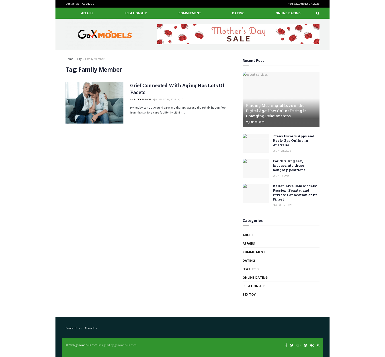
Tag (79, 59)
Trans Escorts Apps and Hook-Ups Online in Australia (293, 140)
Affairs (87, 13)
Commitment (189, 13)
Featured (251, 269)
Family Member (94, 59)
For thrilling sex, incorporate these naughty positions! (289, 165)
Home (69, 59)
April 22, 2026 (283, 205)
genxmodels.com (86, 345)
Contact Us (72, 4)
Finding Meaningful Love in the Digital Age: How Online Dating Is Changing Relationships (276, 111)
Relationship (136, 13)
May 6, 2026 (282, 175)
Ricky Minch (142, 99)
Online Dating (288, 13)
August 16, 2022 (165, 99)
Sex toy (249, 294)
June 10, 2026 (256, 122)
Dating (238, 13)
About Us (88, 4)
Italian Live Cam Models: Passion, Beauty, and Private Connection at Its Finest (295, 192)
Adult (248, 235)
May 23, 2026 (283, 150)
